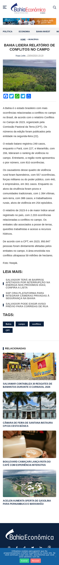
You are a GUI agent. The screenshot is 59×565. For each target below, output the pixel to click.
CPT (8, 330)
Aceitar (24, 561)
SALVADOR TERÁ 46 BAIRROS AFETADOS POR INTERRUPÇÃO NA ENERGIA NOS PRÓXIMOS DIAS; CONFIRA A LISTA (28, 283)
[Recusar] (55, 556)
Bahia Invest (43, 32)
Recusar (35, 561)
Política (7, 32)
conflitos (36, 324)
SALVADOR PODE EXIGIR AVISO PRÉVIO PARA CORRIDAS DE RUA (27, 305)
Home (23, 39)
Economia (24, 32)
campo (21, 324)
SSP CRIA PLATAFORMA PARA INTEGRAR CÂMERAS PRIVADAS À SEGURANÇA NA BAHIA (27, 296)
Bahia (8, 324)
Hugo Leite (20, 55)
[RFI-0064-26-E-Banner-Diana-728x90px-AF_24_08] (29, 21)
